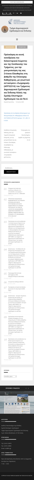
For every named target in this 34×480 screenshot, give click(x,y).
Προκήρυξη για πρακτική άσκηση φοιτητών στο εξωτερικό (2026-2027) (16, 288)
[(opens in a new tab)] (17, 402)
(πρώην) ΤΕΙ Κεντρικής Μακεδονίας (13, 407)
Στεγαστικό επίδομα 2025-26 (15, 281)
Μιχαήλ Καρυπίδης (9, 102)
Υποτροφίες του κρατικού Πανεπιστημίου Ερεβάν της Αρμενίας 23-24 (24, 135)
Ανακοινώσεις (10, 47)
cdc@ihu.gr (8, 448)
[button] (3, 13)
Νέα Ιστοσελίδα (8, 14)
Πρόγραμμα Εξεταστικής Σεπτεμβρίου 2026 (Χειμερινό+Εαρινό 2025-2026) (16, 274)
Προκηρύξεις (22, 47)
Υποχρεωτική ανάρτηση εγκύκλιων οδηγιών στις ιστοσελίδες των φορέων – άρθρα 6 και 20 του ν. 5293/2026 (16, 191)
